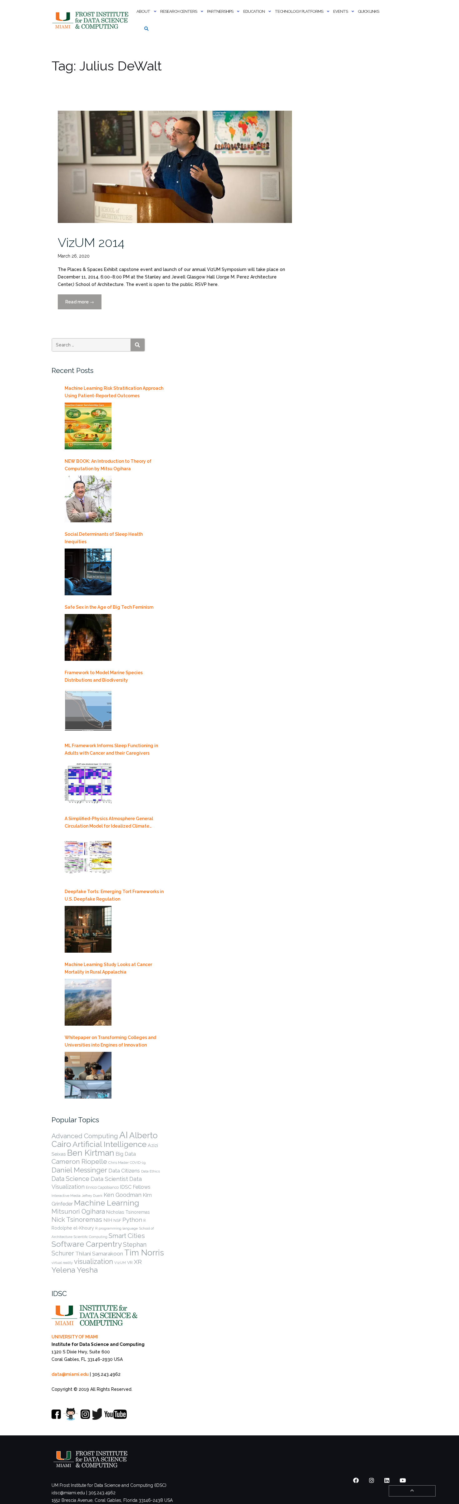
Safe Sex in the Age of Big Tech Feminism (109, 607)
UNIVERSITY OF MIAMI (75, 1336)
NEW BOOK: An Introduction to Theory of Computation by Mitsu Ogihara (108, 465)
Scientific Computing (90, 1237)
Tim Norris (144, 1252)
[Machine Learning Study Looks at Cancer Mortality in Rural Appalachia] (88, 1002)
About (143, 11)
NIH (107, 1220)
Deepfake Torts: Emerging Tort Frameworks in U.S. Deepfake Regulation (114, 895)
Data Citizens (124, 1171)
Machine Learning (106, 1202)
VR (130, 1262)
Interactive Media (66, 1195)
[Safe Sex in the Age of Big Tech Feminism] (88, 637)
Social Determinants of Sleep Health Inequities (104, 538)
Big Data (126, 1154)
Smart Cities (127, 1236)
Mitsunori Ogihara (78, 1211)
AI (123, 1134)
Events (340, 11)
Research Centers (178, 11)
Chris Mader (118, 1162)
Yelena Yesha (75, 1269)
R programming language (116, 1228)
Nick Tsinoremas (77, 1219)
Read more (83, 304)
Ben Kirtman (90, 1153)
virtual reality (62, 1262)
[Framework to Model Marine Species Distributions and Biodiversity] (88, 710)
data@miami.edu (70, 1374)
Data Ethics (150, 1171)
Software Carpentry (87, 1244)
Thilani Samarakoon (99, 1253)
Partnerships (220, 11)
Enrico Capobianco (102, 1187)
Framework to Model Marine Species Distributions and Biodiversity (104, 676)
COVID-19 (138, 1162)
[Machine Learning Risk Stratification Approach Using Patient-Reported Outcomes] (88, 426)
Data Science (70, 1178)
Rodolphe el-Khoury (73, 1228)
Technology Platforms (299, 11)
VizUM (120, 1262)
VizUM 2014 (91, 242)
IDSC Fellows (135, 1187)
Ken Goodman (122, 1195)
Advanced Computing (85, 1136)
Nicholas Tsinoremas (128, 1212)
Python (132, 1219)
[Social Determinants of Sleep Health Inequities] (88, 572)
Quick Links (368, 11)
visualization (93, 1261)
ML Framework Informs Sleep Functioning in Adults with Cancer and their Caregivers (111, 749)
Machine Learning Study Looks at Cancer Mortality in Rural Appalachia (108, 968)
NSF (117, 1220)
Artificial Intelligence (109, 1144)
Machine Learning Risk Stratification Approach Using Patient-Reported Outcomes (114, 392)
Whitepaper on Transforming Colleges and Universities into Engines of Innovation (110, 1041)
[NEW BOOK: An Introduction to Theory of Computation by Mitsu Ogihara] (88, 499)
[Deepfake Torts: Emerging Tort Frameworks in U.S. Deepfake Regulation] (88, 929)
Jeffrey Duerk (92, 1195)
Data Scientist (109, 1178)
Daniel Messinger (79, 1170)
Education (254, 11)
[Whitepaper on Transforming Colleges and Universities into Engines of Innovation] (88, 1075)
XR (138, 1261)
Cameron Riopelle (79, 1161)
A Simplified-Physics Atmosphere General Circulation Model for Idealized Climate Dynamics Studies (109, 823)
